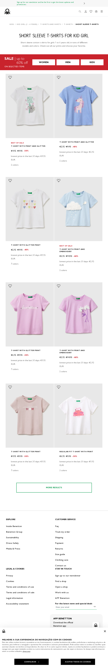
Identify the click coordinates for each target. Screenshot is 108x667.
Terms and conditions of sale (20, 592)
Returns (59, 548)
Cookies (10, 581)
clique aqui (26, 651)
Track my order (62, 531)
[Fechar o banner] (105, 631)
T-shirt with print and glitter (28, 146)
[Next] (84, 3)
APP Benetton (62, 598)
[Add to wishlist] (10, 77)
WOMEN (44, 62)
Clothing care (61, 560)
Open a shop (61, 586)
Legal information (14, 598)
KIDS (92, 62)
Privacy (9, 575)
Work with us (62, 592)
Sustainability (12, 537)
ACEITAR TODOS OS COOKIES (78, 662)
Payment (59, 543)
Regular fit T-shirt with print (76, 451)
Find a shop (60, 581)
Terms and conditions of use (20, 586)
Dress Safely (12, 543)
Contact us (60, 565)
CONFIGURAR (30, 662)
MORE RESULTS (54, 487)
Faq (57, 526)
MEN (67, 62)
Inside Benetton (14, 526)
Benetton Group (14, 531)
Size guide (60, 554)
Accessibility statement (17, 603)
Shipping (59, 537)
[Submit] (94, 606)
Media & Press (13, 548)
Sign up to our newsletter (68, 575)
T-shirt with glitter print (25, 245)
